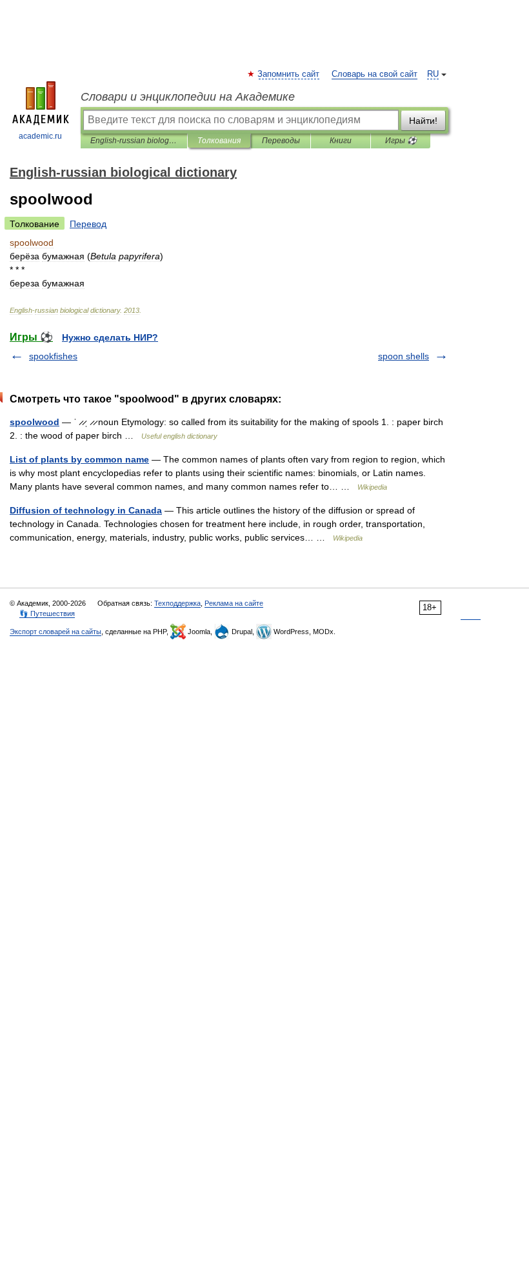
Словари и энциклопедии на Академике (188, 96)
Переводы (281, 140)
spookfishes (53, 356)
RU (433, 74)
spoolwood (34, 422)
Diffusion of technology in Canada (86, 510)
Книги (341, 140)
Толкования (219, 140)
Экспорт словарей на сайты (55, 631)
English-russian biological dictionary (133, 140)
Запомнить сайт (289, 74)
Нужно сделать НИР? (110, 337)
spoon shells (403, 356)
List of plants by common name (79, 459)
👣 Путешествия (47, 613)
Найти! (423, 120)
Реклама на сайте (234, 603)
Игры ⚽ (401, 140)
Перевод (88, 224)
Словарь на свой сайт (374, 74)
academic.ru (40, 136)
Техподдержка (177, 603)
